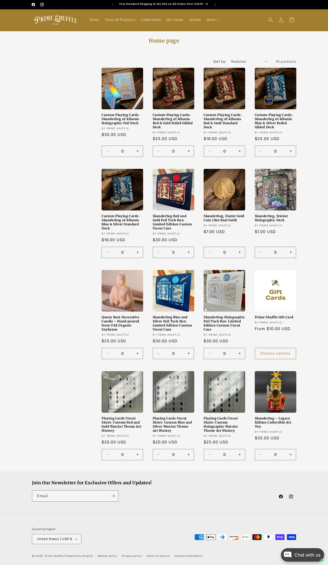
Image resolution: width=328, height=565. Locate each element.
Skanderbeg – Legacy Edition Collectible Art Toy (273, 423)
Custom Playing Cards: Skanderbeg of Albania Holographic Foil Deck (121, 119)
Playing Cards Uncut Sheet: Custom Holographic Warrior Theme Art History (221, 425)
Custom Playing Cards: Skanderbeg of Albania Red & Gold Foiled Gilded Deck (173, 121)
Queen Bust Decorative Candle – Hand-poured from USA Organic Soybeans (121, 323)
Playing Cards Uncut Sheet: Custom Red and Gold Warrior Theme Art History (121, 425)
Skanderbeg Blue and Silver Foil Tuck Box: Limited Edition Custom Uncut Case (172, 323)
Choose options (275, 353)
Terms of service (158, 556)
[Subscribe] (113, 496)
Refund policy (107, 556)
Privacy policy (132, 556)
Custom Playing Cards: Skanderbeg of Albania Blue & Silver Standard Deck (121, 222)
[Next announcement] (215, 4)
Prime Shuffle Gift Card (274, 317)
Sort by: (219, 61)
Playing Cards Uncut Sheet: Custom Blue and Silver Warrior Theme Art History (172, 425)
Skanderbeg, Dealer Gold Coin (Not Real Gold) (224, 218)
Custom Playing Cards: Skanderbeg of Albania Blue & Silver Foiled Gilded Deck (274, 121)
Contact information (188, 556)
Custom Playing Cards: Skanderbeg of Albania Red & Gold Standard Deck (223, 121)
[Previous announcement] (113, 4)
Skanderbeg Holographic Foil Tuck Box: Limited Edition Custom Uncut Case (224, 323)
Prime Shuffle (54, 556)
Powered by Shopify (78, 556)
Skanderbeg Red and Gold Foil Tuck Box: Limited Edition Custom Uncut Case (172, 222)
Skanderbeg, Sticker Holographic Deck (271, 218)
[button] (213, 20)
